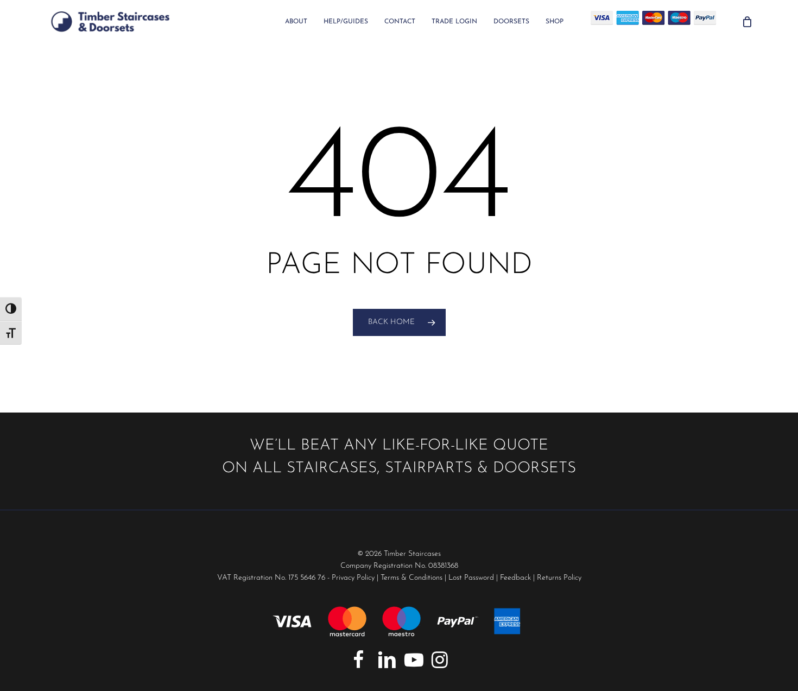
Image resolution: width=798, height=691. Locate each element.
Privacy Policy (353, 578)
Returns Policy (559, 578)
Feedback (515, 578)
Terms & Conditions (411, 578)
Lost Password (471, 578)
